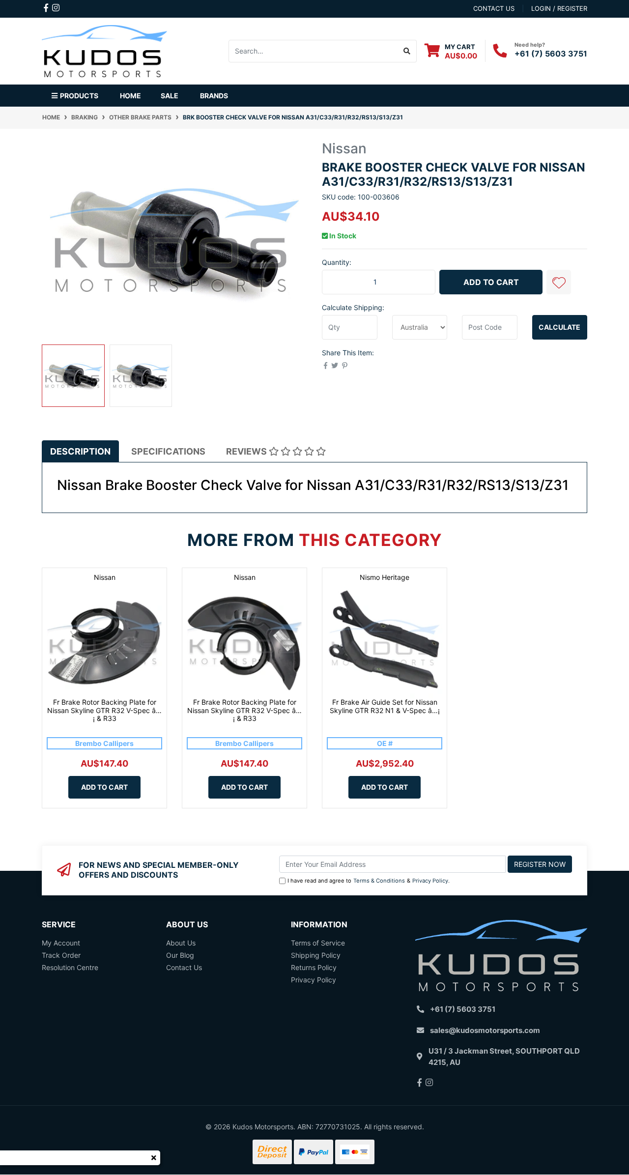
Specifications (168, 451)
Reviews (247, 451)
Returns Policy (314, 967)
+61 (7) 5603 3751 (551, 53)
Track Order (61, 955)
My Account (61, 943)
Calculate (559, 327)
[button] (558, 282)
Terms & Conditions (379, 880)
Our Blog (180, 955)
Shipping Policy (316, 955)
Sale (169, 95)
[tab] (80, 451)
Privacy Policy (430, 880)
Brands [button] (214, 95)
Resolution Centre (70, 967)
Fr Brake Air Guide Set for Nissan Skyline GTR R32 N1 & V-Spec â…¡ (385, 706)
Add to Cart (491, 282)
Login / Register (559, 8)
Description (80, 451)
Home (130, 95)
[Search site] (407, 51)
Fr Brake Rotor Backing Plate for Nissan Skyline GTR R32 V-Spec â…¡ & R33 (104, 710)
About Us (181, 943)
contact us (494, 8)
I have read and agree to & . (368, 880)
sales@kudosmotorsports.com (485, 1030)
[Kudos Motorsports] (104, 50)
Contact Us (184, 967)
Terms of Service (318, 943)
